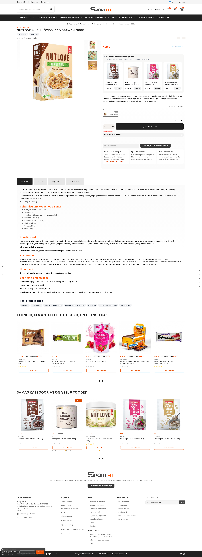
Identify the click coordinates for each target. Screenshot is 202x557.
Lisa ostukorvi (33, 370)
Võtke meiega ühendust (100, 540)
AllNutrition (90, 437)
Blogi (63, 512)
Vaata (118, 88)
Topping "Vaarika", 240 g (96, 361)
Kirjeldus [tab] (24, 181)
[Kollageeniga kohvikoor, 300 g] (133, 71)
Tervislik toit (22, 34)
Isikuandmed (123, 502)
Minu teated (123, 519)
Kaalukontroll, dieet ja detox (72, 529)
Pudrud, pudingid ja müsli (75, 305)
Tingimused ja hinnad (114, 161)
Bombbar (89, 359)
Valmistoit (34, 34)
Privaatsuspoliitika (27, 552)
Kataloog (24, 305)
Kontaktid (21, 2)
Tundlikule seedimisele (108, 305)
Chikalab (21, 359)
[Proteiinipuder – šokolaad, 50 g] (113, 71)
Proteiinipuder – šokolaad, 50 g (112, 84)
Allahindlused (66, 502)
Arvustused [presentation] (75, 181)
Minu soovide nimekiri (127, 516)
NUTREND (55, 359)
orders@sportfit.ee (27, 514)
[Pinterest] (181, 554)
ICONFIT (54, 437)
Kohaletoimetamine (98, 509)
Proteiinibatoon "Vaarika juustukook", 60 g (164, 363)
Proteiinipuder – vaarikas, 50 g (151, 84)
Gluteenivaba (66, 516)
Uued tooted (66, 505)
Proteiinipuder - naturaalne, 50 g (172, 84)
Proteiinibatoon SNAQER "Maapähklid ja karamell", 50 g (134, 363)
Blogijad (93, 526)
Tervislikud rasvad (68, 534)
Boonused (45, 2)
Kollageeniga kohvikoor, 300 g (132, 84)
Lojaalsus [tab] (56, 181)
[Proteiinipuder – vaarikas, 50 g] (153, 71)
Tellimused (123, 505)
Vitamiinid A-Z (67, 525)
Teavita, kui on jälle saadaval (155, 146)
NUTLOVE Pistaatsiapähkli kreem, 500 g (99, 440)
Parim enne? (95, 512)
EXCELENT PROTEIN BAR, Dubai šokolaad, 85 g (63, 363)
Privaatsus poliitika (97, 502)
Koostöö (93, 522)
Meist (92, 543)
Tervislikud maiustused (53, 305)
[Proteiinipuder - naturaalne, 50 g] (172, 71)
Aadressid (122, 512)
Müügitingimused (97, 505)
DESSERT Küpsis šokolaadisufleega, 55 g (32, 363)
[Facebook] (178, 554)
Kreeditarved (123, 509)
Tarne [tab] (40, 181)
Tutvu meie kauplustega (101, 486)
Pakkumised (33, 2)
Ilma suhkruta (125, 305)
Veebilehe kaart (96, 519)
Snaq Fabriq (124, 359)
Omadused (107, 110)
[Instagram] (184, 554)
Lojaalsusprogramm (98, 516)
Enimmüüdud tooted (69, 509)
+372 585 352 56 (25, 517)
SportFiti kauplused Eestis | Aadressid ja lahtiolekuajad (101, 535)
